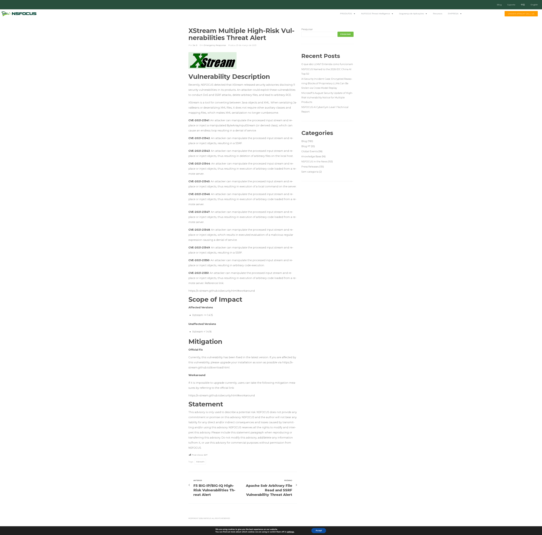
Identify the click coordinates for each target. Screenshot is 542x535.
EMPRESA (453, 13)
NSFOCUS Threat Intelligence (375, 13)
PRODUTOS (346, 13)
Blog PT (305, 146)
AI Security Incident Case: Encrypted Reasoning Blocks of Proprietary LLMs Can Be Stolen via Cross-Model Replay (326, 83)
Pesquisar (307, 29)
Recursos (437, 13)
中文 (523, 4)
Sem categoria (310, 171)
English (534, 4)
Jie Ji (195, 45)
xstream (200, 461)
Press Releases (310, 166)
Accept (319, 530)
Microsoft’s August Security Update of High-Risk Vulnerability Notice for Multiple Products (327, 97)
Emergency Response (215, 45)
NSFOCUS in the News (314, 161)
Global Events (309, 151)
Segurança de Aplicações (411, 13)
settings (290, 532)
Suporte (511, 4)
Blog (499, 4)
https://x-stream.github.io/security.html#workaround (221, 290)
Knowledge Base (311, 156)
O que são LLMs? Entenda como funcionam (327, 64)
